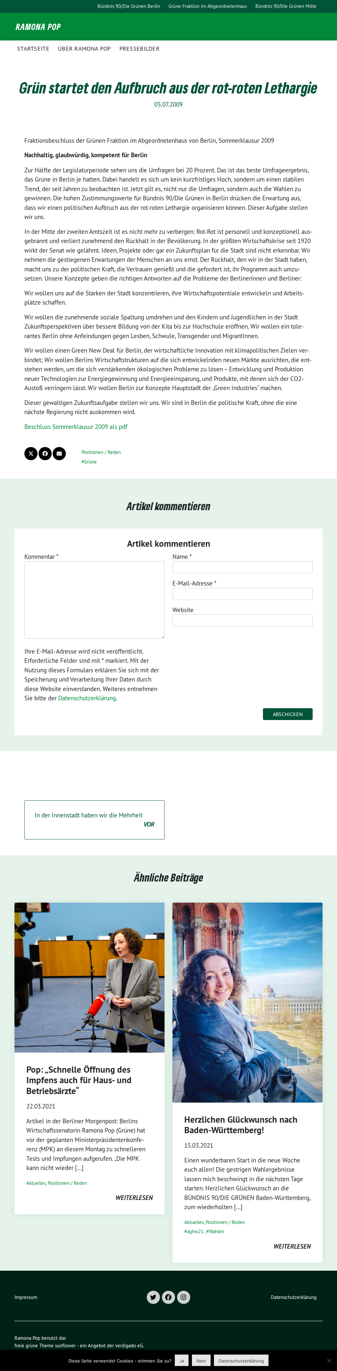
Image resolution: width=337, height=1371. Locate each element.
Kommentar (41, 557)
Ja (181, 1360)
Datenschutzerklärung (87, 698)
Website (183, 610)
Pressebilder (139, 48)
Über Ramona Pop (84, 48)
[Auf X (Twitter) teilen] (31, 453)
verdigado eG (129, 1345)
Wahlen (216, 1231)
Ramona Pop (38, 27)
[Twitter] (153, 1297)
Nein (201, 1360)
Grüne (90, 462)
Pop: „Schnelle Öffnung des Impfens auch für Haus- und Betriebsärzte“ (79, 1080)
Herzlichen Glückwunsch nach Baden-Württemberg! (241, 1125)
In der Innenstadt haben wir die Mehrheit (94, 820)
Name (182, 557)
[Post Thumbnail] (89, 978)
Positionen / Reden (101, 452)
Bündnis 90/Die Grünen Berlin (128, 6)
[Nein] (328, 1360)
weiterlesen (134, 1198)
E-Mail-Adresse (194, 583)
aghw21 (195, 1231)
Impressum (25, 1297)
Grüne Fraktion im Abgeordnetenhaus (207, 6)
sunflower (65, 1345)
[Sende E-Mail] (59, 453)
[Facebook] (168, 1297)
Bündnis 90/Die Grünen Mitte (286, 6)
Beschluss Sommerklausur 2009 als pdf (75, 427)
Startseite (33, 48)
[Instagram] (183, 1297)
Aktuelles (36, 1183)
